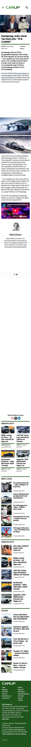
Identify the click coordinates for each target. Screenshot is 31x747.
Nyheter (3, 46)
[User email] (16, 275)
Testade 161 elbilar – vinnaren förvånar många (21, 653)
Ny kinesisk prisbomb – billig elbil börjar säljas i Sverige (7, 462)
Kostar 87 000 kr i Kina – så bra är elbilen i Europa (20, 665)
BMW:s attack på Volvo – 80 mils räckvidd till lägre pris (7, 438)
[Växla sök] (27, 7)
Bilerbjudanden (5, 445)
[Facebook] (14, 275)
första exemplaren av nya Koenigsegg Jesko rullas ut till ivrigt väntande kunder (15, 75)
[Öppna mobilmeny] (3, 7)
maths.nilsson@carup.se (16, 730)
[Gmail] (12, 418)
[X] (15, 418)
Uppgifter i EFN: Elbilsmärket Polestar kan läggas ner (22, 462)
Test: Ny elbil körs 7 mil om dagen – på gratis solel (21, 641)
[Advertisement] (15, 100)
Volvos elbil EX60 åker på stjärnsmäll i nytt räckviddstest (21, 617)
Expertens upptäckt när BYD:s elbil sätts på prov (21, 629)
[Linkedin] (19, 418)
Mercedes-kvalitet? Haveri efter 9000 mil (21, 548)
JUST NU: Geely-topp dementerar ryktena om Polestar (23, 438)
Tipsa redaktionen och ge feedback (14, 734)
